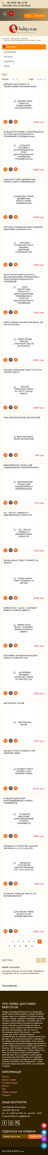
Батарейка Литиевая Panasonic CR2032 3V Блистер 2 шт (21, 657)
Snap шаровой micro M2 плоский (22, 417)
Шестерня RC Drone (14, 703)
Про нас (5, 1077)
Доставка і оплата (10, 1083)
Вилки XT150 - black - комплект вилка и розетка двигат (20, 609)
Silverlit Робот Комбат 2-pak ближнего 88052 (19, 752)
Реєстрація (39, 16)
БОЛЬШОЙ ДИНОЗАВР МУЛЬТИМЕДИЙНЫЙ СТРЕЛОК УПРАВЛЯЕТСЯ (18, 800)
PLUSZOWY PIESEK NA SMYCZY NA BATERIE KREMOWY (20, 895)
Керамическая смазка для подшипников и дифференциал (21, 466)
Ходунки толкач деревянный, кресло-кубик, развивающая (20, 180)
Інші (7, 66)
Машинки (10, 52)
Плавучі (9, 61)
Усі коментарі (9, 985)
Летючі (8, 57)
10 (26, 946)
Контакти (6, 1095)
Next (43, 960)
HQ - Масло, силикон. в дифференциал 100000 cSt (18, 514)
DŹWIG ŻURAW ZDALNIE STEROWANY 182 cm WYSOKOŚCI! (23, 323)
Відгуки (5, 1086)
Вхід (28, 16)
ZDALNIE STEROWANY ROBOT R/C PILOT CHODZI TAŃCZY (23, 371)
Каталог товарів (9, 1080)
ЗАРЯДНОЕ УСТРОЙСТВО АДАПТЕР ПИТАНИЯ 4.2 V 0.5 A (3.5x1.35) (21, 847)
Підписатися (37, 1136)
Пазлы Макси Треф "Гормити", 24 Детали (21, 561)
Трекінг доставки (9, 1092)
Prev (38, 960)
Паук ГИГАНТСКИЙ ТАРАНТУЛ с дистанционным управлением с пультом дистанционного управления (21, 277)
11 (32, 946)
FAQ (4, 1089)
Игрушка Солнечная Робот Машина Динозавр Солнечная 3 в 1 (23, 228)
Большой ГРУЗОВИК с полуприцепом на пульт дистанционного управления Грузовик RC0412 (23, 134)
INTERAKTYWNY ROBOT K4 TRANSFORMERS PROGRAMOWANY (20, 85)
